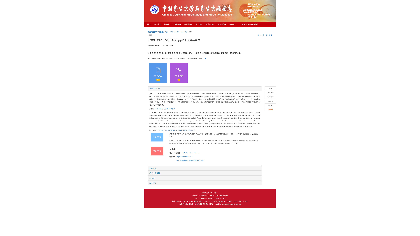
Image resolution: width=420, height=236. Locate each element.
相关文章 (154, 173)
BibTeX (196, 153)
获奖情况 (198, 24)
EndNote (185, 153)
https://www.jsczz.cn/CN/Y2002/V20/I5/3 (190, 160)
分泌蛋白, (167, 109)
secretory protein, (182, 130)
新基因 (173, 109)
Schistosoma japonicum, (167, 130)
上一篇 (261, 35)
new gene (191, 130)
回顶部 (270, 109)
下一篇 (268, 35)
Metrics (152, 178)
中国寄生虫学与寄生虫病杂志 (158, 32)
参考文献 (152, 168)
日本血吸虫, (159, 109)
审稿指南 (187, 24)
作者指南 (176, 24)
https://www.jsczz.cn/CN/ (185, 157)
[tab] (205, 89)
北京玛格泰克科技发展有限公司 (196, 204)
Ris (191, 153)
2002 (171, 32)
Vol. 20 (176, 32)
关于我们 (221, 24)
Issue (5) (184, 32)
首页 (149, 24)
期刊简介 (157, 24)
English (232, 24)
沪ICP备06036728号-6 (210, 193)
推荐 (173, 149)
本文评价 (152, 183)
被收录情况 (210, 24)
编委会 (166, 24)
